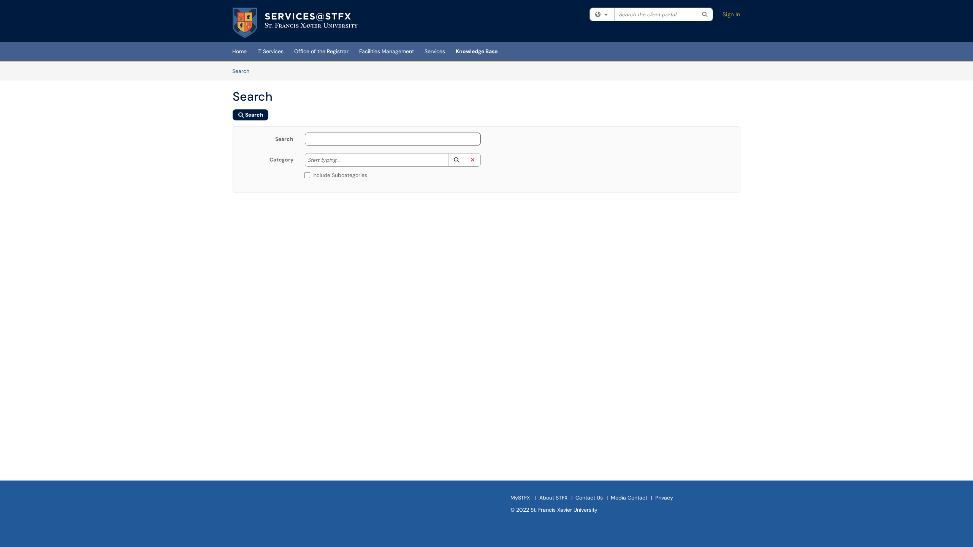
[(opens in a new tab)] (295, 23)
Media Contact (629, 497)
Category (281, 159)
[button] (456, 159)
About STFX (553, 497)
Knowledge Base (477, 51)
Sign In (731, 14)
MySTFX (520, 497)
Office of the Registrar (321, 51)
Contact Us (589, 497)
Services (435, 51)
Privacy (664, 497)
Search (243, 70)
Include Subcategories (339, 175)
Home (239, 51)
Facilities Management (386, 51)
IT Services (270, 51)
